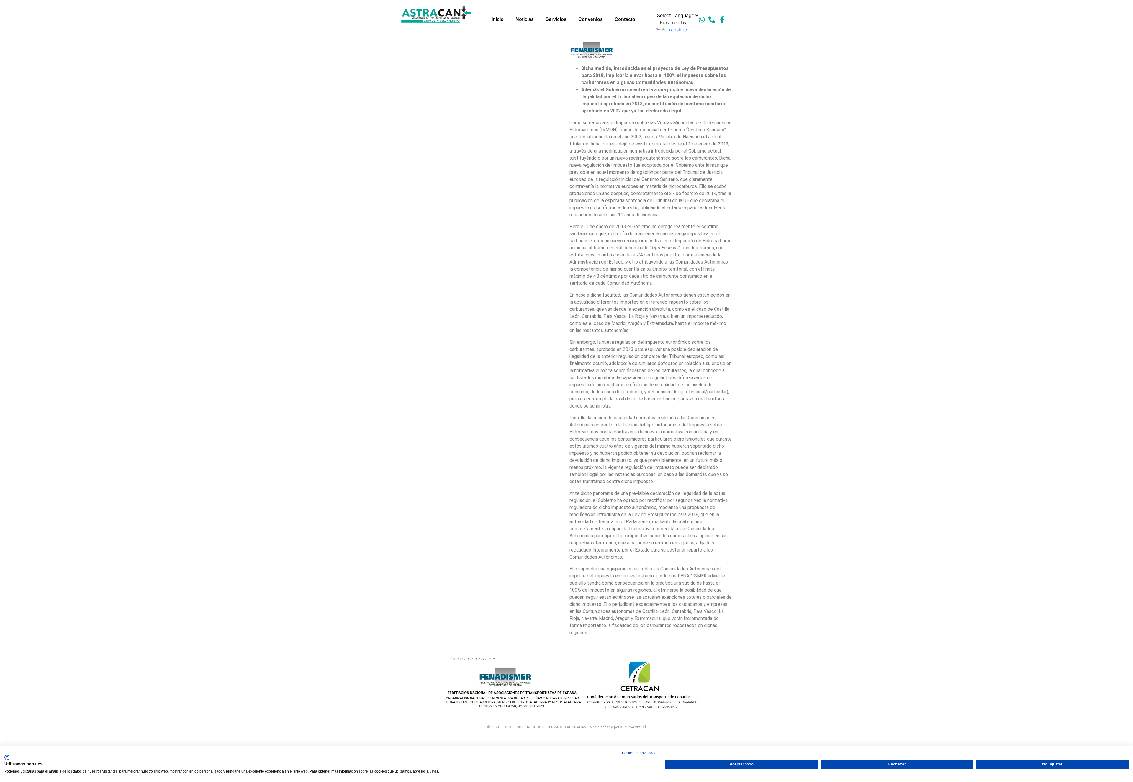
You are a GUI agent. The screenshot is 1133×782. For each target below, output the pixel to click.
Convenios (590, 19)
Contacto (625, 19)
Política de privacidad (639, 753)
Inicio (498, 19)
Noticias (524, 19)
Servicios (556, 19)
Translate (677, 29)
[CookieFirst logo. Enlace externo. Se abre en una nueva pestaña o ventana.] (6, 757)
